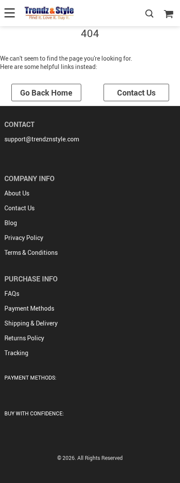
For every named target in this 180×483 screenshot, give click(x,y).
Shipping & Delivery (31, 323)
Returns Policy (24, 338)
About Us (16, 193)
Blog (10, 223)
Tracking (16, 353)
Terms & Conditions (31, 252)
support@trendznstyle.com (41, 139)
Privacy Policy (23, 237)
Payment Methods (29, 308)
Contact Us (136, 92)
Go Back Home (46, 92)
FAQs (11, 293)
